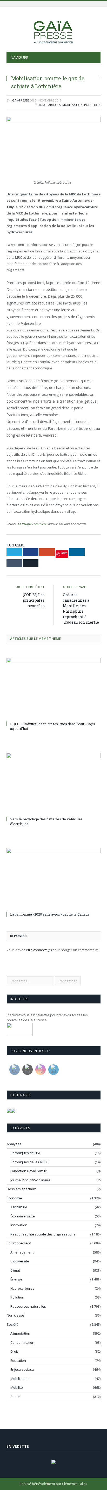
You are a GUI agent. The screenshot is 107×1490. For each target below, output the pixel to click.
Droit (14, 1351)
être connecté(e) (39, 949)
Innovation (18, 1225)
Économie (14, 1198)
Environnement (19, 1243)
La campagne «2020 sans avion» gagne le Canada (49, 914)
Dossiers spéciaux (21, 1189)
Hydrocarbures (48, 105)
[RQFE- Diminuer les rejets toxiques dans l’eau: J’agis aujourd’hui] (53, 689)
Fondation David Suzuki (29, 1171)
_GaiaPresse (20, 100)
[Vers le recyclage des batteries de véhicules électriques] (53, 784)
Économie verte (22, 1216)
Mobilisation (72, 105)
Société (12, 1324)
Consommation (22, 1342)
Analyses (14, 1144)
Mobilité (16, 1387)
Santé (15, 1396)
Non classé (15, 1315)
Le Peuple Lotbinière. (32, 524)
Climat (15, 1270)
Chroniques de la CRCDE (29, 1162)
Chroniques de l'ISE (25, 1152)
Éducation (18, 1360)
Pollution (92, 105)
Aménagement (22, 1252)
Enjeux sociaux (22, 1369)
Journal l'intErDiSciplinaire (30, 1180)
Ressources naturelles (28, 1306)
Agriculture (18, 1207)
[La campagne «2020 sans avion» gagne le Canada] (53, 879)
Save (64, 553)
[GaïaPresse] (53, 30)
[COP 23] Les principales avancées (33, 600)
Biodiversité (19, 1261)
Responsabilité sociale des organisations (42, 1234)
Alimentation (20, 1333)
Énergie (16, 1279)
